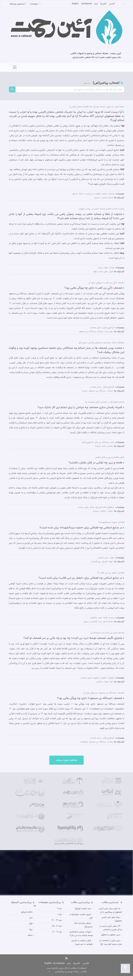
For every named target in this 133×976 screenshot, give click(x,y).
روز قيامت (95, 561)
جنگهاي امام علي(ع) (105, 507)
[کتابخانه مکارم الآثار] (107, 804)
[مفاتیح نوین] (69, 780)
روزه (30, 929)
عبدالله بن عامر (101, 442)
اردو (96, 3)
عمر (111, 681)
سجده (111, 617)
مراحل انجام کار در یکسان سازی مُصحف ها (104, 402)
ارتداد (111, 267)
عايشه (98, 446)
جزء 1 (59, 914)
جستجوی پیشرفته (17, 3)
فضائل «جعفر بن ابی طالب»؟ (110, 572)
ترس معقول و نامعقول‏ (110, 934)
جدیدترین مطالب (110, 902)
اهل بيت (108, 331)
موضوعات (34, 3)
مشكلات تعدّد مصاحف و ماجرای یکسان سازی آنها (101, 342)
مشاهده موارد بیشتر (66, 760)
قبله (105, 617)
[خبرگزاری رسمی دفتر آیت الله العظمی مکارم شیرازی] (69, 804)
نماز (30, 917)
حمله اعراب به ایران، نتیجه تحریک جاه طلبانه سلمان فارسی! (96, 106)
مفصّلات (84, 741)
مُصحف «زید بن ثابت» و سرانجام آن (107, 632)
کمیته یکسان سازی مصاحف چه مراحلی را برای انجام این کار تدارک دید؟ (80, 407)
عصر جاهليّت (96, 617)
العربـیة (103, 3)
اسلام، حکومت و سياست (96, 193)
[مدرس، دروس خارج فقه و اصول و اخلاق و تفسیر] (30, 804)
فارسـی (112, 3)
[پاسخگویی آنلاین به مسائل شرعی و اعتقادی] (107, 792)
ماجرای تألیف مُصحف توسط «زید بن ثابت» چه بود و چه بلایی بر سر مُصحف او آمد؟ (73, 638)
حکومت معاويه (100, 677)
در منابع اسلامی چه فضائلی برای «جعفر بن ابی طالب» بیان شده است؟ (80, 578)
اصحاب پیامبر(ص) (105, 83)
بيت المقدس (96, 621)
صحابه (100, 331)
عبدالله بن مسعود (87, 331)
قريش (104, 561)
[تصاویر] (107, 816)
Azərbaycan (86, 3)
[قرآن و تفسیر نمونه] (107, 780)
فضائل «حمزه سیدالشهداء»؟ (111, 522)
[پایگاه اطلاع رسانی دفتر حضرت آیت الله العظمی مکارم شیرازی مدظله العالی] (30, 816)
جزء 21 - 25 (57, 926)
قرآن (111, 271)
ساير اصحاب (95, 327)
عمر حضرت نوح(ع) (83, 908)
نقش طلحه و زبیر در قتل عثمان (109, 457)
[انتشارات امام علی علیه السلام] (107, 828)
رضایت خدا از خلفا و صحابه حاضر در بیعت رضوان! (101, 208)
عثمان (110, 446)
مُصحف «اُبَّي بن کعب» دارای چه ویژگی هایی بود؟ (93, 288)
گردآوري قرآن (108, 327)
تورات (105, 681)
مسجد (97, 197)
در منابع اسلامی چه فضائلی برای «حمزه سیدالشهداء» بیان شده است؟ (81, 528)
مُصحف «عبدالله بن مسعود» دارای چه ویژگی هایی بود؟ (89, 698)
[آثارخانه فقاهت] (69, 841)
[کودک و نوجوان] (30, 828)
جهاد (112, 557)
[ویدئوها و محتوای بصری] (69, 816)
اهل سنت (102, 271)
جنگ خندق (77, 193)
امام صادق (108, 621)
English (75, 3)
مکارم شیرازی (26, 912)
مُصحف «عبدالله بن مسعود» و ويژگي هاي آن (103, 692)
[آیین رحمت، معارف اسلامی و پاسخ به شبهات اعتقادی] (69, 792)
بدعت (100, 267)
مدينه (84, 390)
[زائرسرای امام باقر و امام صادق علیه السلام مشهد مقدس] (69, 828)
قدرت (103, 197)
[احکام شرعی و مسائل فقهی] (30, 792)
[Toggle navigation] (14, 67)
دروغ (86, 621)
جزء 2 (59, 908)
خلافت (103, 511)
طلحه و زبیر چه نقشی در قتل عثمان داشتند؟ (95, 463)
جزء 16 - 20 (57, 931)
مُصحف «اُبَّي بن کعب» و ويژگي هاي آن (106, 282)
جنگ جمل (89, 507)
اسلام (111, 193)
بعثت (110, 741)
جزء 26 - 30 (57, 920)
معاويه (111, 677)
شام (112, 442)
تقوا (106, 267)
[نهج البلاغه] (30, 780)
